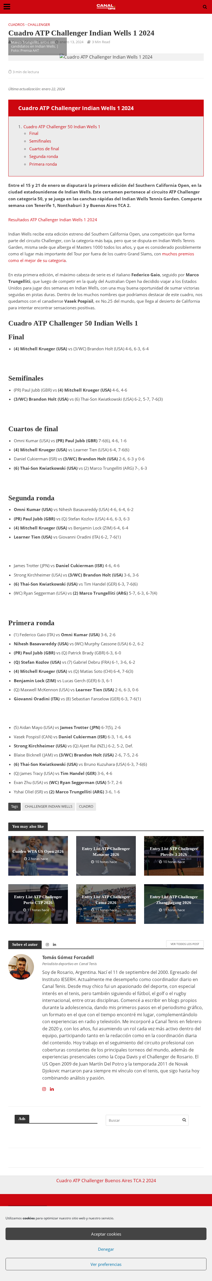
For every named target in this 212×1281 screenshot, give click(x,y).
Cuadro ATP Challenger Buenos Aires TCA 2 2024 (106, 1181)
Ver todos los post (185, 944)
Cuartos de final (44, 148)
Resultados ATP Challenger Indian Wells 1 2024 (52, 219)
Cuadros (16, 24)
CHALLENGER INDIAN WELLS (48, 806)
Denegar (106, 1249)
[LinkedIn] (52, 1089)
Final (33, 133)
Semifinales (40, 141)
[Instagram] (44, 1089)
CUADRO (86, 806)
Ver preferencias (106, 1264)
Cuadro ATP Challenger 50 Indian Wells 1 (61, 126)
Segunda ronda (43, 156)
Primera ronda (43, 164)
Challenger (39, 24)
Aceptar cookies (106, 1234)
